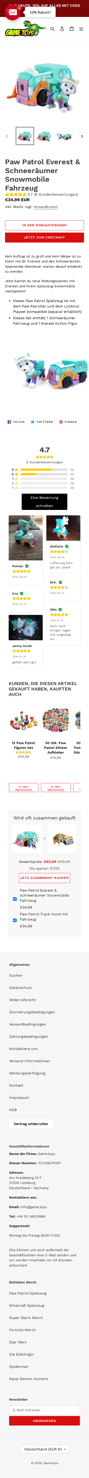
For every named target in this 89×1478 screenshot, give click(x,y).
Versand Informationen (29, 1061)
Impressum (19, 1097)
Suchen (15, 975)
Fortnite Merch (22, 1330)
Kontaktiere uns (23, 1049)
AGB (13, 1110)
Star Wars (17, 1342)
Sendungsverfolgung (27, 1073)
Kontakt (16, 1085)
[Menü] (81, 28)
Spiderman (18, 1366)
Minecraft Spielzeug (26, 1305)
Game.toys (50, 1463)
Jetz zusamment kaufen (44, 878)
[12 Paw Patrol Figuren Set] (23, 721)
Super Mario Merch (26, 1318)
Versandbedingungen (27, 1024)
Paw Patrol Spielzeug (28, 1293)
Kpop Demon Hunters (28, 1379)
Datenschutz (20, 987)
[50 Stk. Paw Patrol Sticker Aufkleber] (56, 721)
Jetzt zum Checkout (44, 237)
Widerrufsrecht (22, 1000)
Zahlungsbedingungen (28, 1036)
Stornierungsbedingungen (32, 1012)
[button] (13, 12)
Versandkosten (45, 207)
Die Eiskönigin (21, 1354)
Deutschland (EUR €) (43, 1449)
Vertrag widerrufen (31, 1124)
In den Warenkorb (23, 788)
